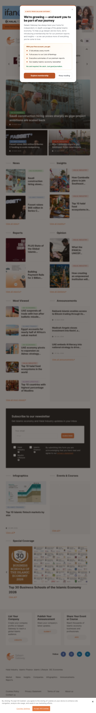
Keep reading (64, 75)
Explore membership (39, 75)
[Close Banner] (92, 702)
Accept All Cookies (41, 709)
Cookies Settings (23, 709)
